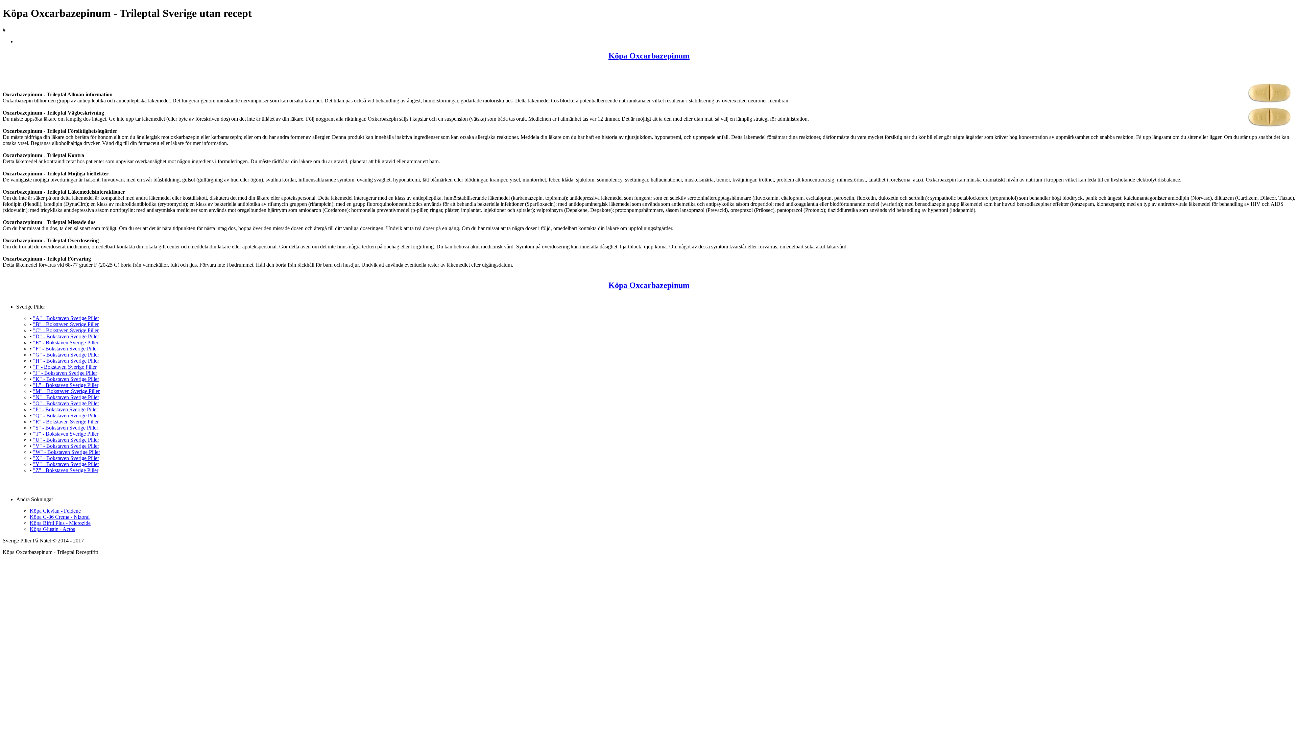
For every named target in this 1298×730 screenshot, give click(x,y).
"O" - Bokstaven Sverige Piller (66, 403)
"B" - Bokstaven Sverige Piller (66, 324)
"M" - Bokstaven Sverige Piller (66, 391)
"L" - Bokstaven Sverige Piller (65, 385)
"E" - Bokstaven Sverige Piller (65, 342)
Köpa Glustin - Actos (52, 529)
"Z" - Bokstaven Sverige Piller (65, 470)
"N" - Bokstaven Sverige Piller (66, 397)
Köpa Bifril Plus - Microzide (60, 523)
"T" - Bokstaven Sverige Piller (65, 434)
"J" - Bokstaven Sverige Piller (65, 373)
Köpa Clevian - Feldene (55, 511)
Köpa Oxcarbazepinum (649, 55)
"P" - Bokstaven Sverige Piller (65, 409)
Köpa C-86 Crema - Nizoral (60, 517)
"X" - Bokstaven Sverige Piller (66, 458)
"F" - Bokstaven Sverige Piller (65, 348)
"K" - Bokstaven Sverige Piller (66, 379)
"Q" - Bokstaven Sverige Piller (66, 415)
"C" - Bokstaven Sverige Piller (66, 330)
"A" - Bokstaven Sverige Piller (66, 318)
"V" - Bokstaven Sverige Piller (66, 446)
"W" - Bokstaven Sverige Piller (66, 452)
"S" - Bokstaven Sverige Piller (65, 428)
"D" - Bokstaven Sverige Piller (66, 336)
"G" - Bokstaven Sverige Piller (66, 355)
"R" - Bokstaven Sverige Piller (66, 421)
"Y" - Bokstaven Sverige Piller (66, 464)
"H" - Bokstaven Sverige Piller (66, 361)
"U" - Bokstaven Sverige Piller (66, 440)
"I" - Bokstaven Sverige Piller (65, 367)
